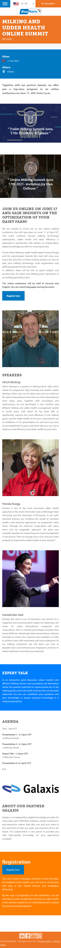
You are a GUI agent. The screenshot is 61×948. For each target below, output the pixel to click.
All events (7, 38)
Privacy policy (44, 941)
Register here (13, 295)
